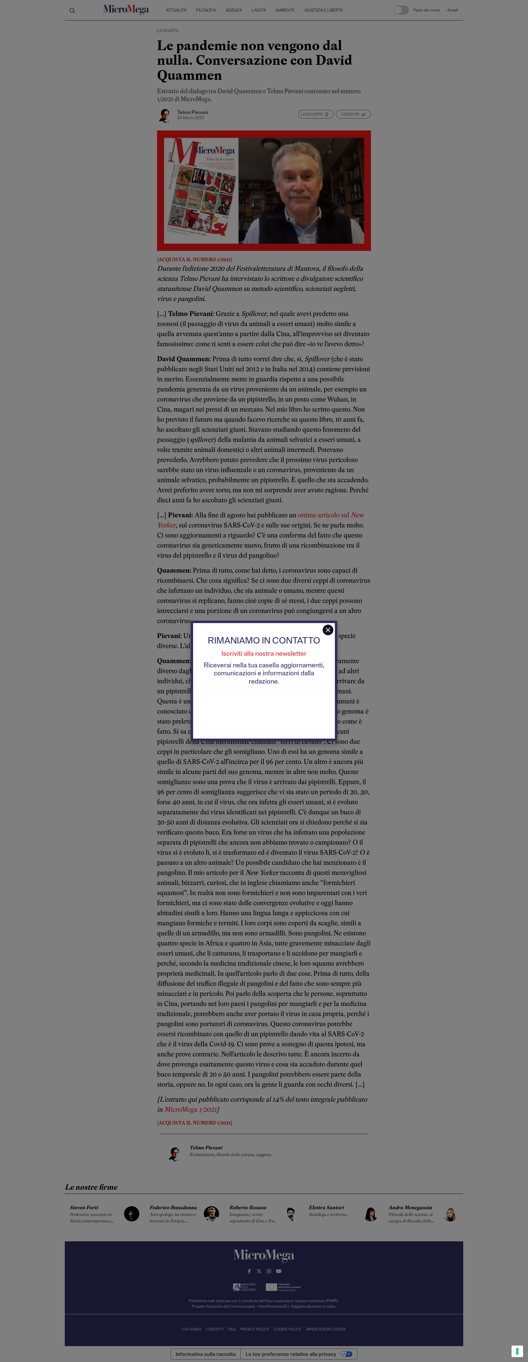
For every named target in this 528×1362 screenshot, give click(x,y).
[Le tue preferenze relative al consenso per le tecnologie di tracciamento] (517, 1351)
